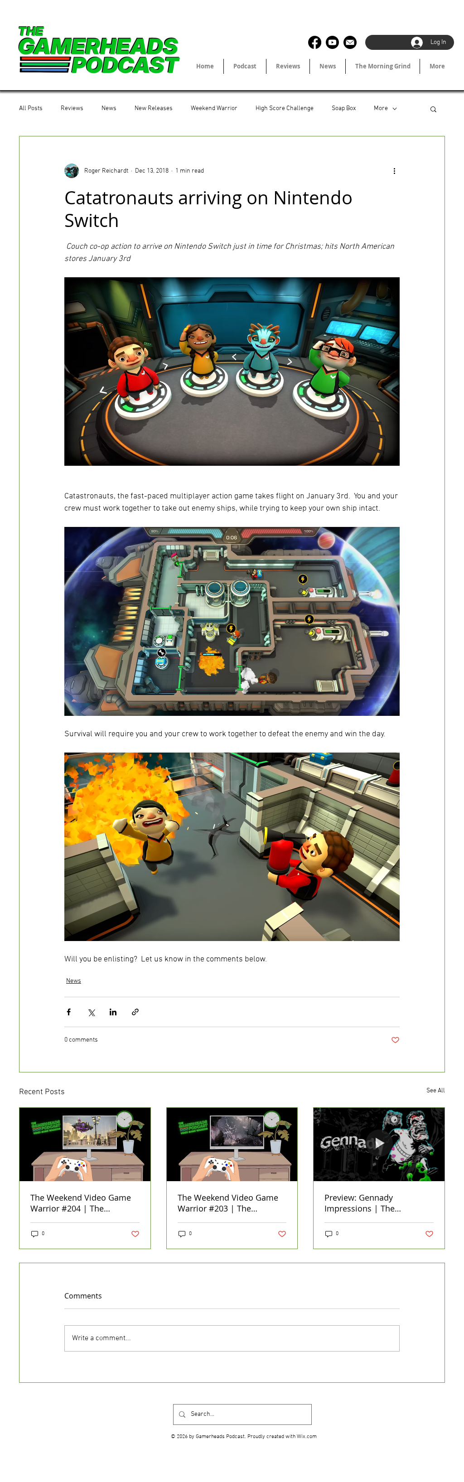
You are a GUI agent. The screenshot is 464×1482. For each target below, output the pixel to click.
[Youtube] (332, 42)
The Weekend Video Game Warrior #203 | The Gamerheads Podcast (228, 1203)
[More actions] (394, 170)
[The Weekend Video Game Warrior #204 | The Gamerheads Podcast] (84, 1144)
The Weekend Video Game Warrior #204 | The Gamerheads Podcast (80, 1203)
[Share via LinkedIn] (113, 1012)
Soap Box (344, 108)
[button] (433, 108)
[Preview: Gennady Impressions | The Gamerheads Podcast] (379, 1144)
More (381, 108)
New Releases (154, 108)
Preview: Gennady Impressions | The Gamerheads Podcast (365, 1203)
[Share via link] (135, 1012)
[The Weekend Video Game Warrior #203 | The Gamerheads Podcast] (232, 1144)
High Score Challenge (285, 108)
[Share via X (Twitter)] (91, 1012)
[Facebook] (314, 42)
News (109, 108)
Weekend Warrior (214, 108)
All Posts (31, 108)
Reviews (72, 108)
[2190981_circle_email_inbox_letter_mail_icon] (350, 42)
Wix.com (307, 1437)
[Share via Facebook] (68, 1012)
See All (435, 1091)
